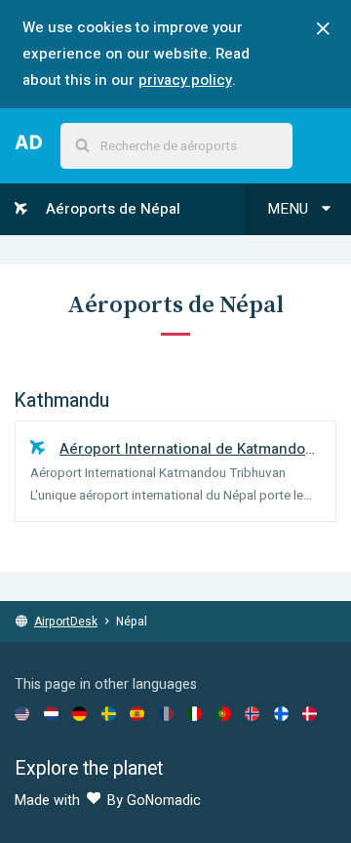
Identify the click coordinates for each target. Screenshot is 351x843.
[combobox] (176, 146)
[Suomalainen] (281, 713)
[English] (22, 713)
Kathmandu (62, 401)
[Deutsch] (79, 713)
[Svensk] (108, 713)
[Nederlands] (51, 713)
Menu (289, 209)
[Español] (137, 713)
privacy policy (185, 80)
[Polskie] (223, 713)
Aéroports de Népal (111, 209)
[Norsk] (252, 713)
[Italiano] (194, 713)
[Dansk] (309, 713)
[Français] (166, 713)
